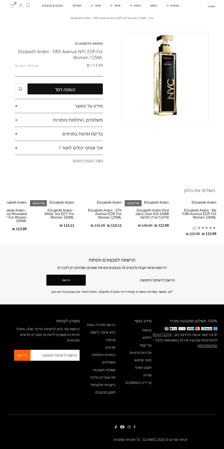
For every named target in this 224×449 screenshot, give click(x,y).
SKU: (99, 161)
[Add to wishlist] (20, 88)
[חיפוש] (28, 5)
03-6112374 (162, 334)
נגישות (147, 330)
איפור (116, 5)
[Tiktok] (116, 427)
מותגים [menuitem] (174, 5)
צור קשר (145, 345)
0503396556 (207, 345)
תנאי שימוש (143, 360)
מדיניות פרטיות (141, 352)
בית (151, 18)
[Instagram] (129, 427)
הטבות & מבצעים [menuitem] (52, 5)
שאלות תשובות (104, 370)
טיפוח (136, 5)
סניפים (110, 347)
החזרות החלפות (104, 354)
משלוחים (109, 362)
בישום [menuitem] (153, 5)
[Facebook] (134, 427)
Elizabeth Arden (89, 43)
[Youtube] (122, 427)
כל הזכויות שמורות (127, 439)
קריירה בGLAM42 (138, 382)
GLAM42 (149, 439)
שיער (97, 5)
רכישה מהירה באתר (101, 324)
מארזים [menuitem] (77, 5)
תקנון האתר (143, 367)
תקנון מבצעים (105, 392)
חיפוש (147, 337)
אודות (147, 375)
